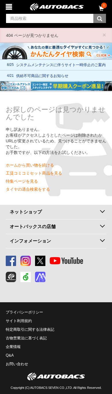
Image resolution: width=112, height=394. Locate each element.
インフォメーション (30, 240)
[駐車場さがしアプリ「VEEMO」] (25, 277)
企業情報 (13, 347)
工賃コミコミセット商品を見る (34, 173)
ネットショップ (26, 211)
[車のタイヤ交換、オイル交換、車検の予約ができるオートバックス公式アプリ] (11, 277)
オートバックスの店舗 (33, 226)
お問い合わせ (17, 364)
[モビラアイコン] (40, 277)
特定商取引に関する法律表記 (30, 329)
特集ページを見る (22, 181)
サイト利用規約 (19, 321)
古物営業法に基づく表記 (26, 338)
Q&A (10, 355)
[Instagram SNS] (25, 261)
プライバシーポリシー (24, 312)
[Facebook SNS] (11, 261)
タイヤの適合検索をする (28, 189)
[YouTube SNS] (66, 261)
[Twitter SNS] (40, 261)
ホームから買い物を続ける (30, 165)
